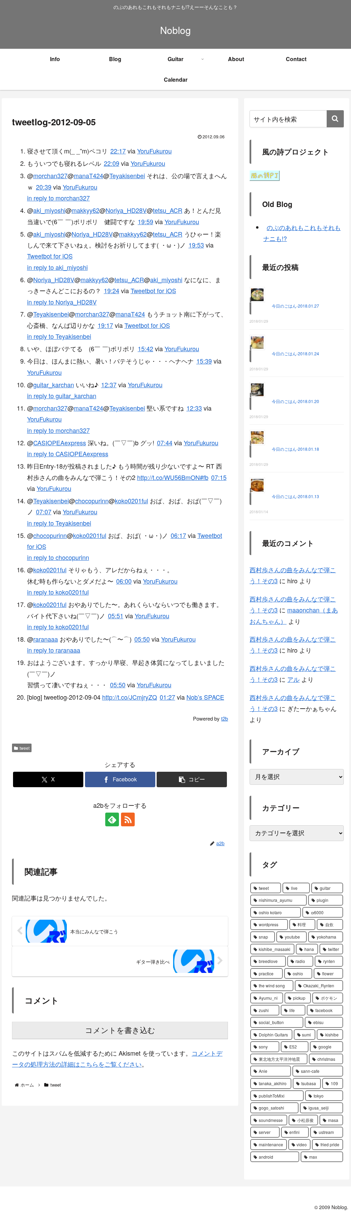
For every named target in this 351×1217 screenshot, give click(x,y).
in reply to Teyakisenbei (59, 336)
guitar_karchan (53, 384)
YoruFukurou (154, 150)
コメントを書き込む (120, 1030)
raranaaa (45, 638)
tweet (24, 748)
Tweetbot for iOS (50, 255)
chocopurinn (92, 500)
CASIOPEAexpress (59, 442)
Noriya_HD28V (126, 210)
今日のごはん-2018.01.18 (295, 449)
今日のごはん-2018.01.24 (295, 353)
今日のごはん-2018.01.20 (295, 401)
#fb (204, 477)
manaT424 (88, 175)
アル (293, 679)
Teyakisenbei (127, 175)
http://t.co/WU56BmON (168, 477)
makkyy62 (85, 210)
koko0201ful (131, 500)
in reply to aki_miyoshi (57, 267)
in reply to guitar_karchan (61, 395)
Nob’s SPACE (205, 696)
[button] (192, 779)
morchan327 (50, 175)
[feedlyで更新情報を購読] (112, 819)
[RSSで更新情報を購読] (128, 819)
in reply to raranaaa (53, 649)
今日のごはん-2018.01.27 (295, 306)
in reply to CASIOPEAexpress (67, 453)
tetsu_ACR (167, 210)
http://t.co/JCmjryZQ (129, 696)
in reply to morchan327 (58, 197)
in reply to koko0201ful (58, 591)
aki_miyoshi (49, 210)
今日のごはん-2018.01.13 (295, 496)
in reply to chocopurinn (58, 557)
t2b (224, 718)
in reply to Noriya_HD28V (62, 301)
